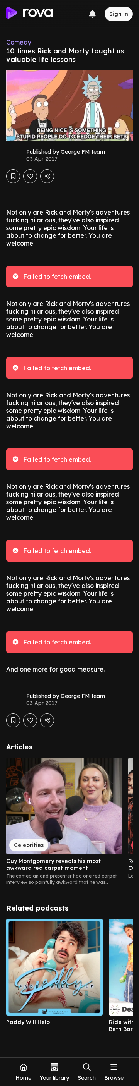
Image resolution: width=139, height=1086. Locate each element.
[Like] (30, 176)
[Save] (13, 176)
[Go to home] (29, 14)
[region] (69, 821)
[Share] (47, 176)
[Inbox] (92, 14)
